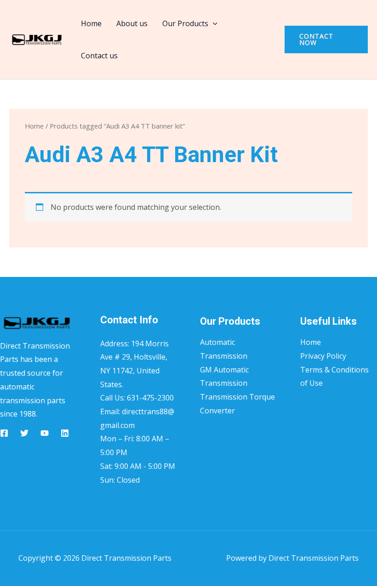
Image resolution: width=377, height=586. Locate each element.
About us (132, 23)
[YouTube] (44, 433)
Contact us (99, 56)
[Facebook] (4, 433)
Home (91, 23)
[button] (212, 23)
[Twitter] (24, 433)
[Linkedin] (65, 433)
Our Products (185, 23)
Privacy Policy (323, 356)
